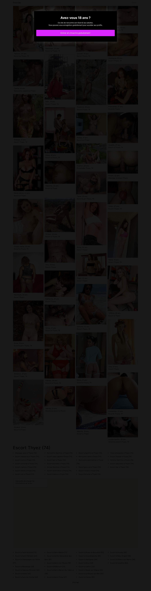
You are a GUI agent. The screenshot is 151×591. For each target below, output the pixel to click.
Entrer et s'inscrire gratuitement (75, 33)
